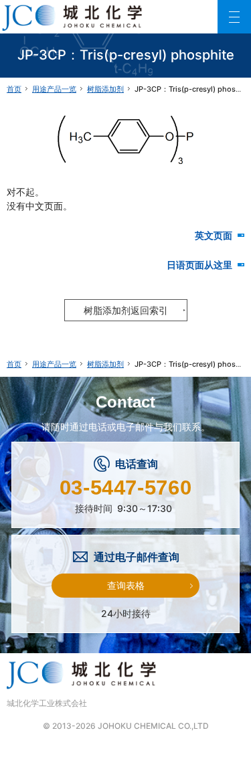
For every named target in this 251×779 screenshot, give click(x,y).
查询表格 (126, 585)
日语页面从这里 (205, 264)
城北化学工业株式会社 (47, 703)
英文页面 (219, 235)
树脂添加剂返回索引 (126, 310)
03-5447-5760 (125, 487)
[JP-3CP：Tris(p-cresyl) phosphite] (126, 137)
